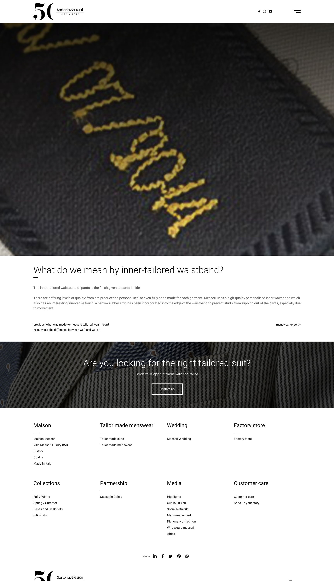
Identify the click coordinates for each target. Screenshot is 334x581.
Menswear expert (287, 324)
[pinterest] (179, 556)
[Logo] (58, 11)
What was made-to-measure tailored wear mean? (77, 324)
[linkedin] (155, 556)
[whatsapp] (187, 556)
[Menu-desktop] (297, 11)
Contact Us (167, 389)
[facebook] (162, 556)
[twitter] (170, 556)
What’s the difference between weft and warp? (70, 330)
